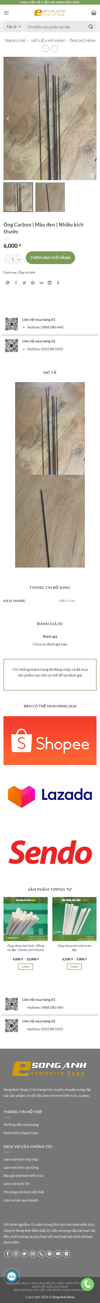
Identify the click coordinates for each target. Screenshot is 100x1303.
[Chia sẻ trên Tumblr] (58, 283)
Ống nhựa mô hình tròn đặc (74, 948)
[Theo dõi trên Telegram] (66, 1254)
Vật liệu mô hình (48, 40)
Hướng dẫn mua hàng (21, 1124)
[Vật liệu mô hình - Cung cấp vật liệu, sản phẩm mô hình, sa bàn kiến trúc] (50, 12)
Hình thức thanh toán (20, 1133)
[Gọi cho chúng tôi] (41, 1254)
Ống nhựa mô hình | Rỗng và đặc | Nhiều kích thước (25, 948)
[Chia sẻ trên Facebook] (16, 283)
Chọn (25, 966)
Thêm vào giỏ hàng (50, 257)
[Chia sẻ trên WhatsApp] (8, 283)
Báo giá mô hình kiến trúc (23, 1175)
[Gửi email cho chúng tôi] (33, 1254)
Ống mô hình (83, 40)
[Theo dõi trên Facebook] (8, 1254)
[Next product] (45, 48)
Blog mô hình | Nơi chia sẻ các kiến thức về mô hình (49, 1283)
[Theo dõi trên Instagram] (16, 1254)
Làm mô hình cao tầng (20, 1167)
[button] (6, 12)
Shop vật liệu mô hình (50, 1286)
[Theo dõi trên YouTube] (58, 1254)
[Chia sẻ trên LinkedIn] (49, 283)
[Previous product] (54, 48)
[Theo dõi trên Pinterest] (49, 1254)
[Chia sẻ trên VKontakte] (41, 283)
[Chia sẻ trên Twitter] (24, 283)
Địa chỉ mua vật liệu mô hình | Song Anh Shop (50, 1290)
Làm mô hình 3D (16, 1183)
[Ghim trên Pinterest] (33, 283)
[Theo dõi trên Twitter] (24, 1254)
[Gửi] (91, 26)
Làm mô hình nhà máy (20, 1159)
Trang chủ (15, 40)
